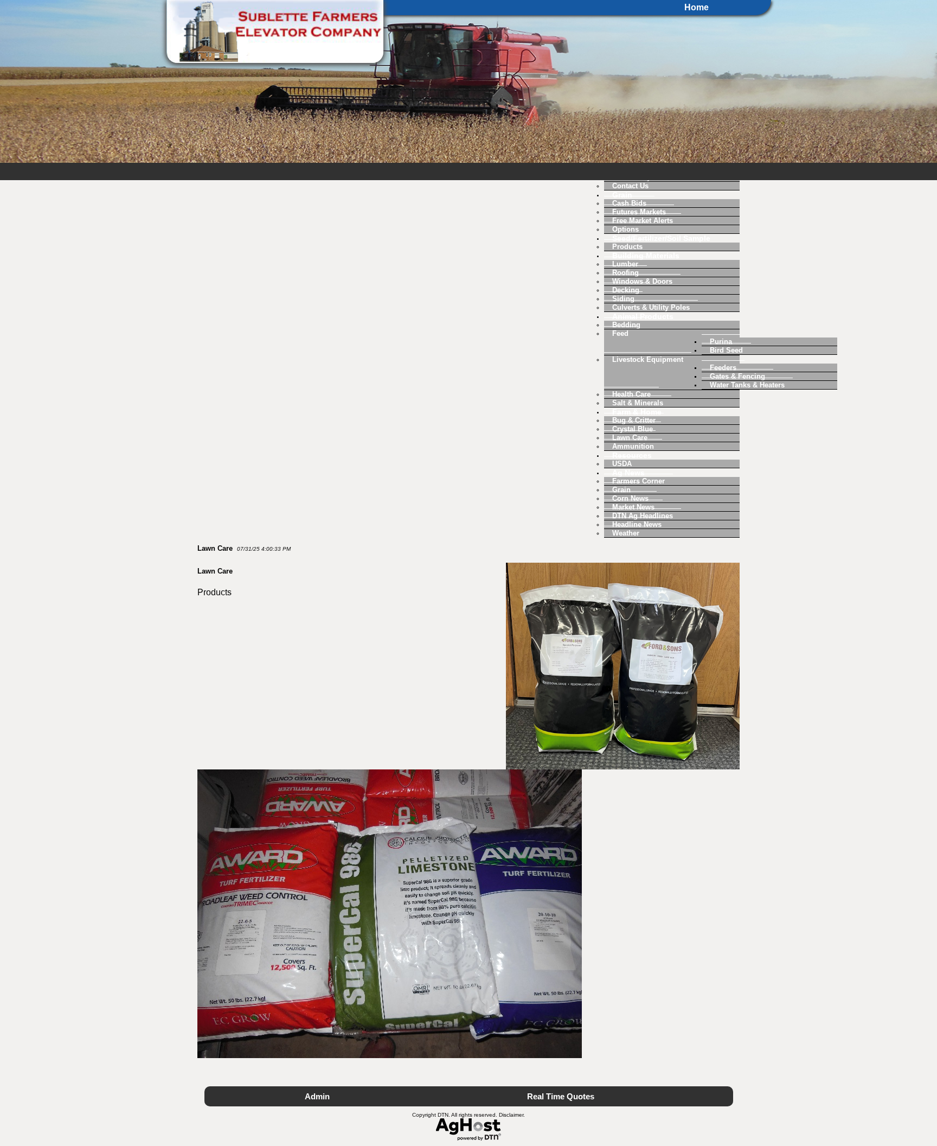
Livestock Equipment (647, 359)
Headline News (637, 524)
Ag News (628, 472)
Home (696, 7)
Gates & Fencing (737, 376)
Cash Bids (629, 203)
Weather (625, 533)
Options (625, 229)
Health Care (631, 394)
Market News (633, 507)
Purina (721, 342)
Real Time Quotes (560, 1096)
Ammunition (633, 446)
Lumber (625, 264)
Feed (620, 333)
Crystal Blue (632, 429)
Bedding (626, 325)
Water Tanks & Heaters (747, 385)
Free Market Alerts (642, 221)
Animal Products (642, 316)
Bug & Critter (634, 420)
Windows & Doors (642, 281)
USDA (622, 464)
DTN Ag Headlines (642, 516)
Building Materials (645, 255)
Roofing (625, 273)
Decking (625, 290)
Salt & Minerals (637, 403)
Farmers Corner (638, 481)
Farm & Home (637, 412)
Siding (623, 299)
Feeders (723, 368)
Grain (622, 194)
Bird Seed (726, 350)
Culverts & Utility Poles (651, 307)
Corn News (630, 498)
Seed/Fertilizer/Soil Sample (661, 238)
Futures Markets (639, 212)
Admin (317, 1096)
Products (627, 247)
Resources (632, 455)
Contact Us (630, 186)
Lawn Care (629, 438)
